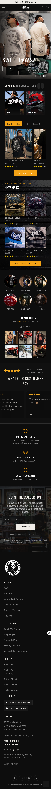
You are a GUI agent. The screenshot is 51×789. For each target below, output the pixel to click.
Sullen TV (9, 664)
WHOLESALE (11, 764)
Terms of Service (12, 610)
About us (8, 593)
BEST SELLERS (34, 123)
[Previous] (3, 45)
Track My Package (13, 629)
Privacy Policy (11, 604)
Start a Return (11, 741)
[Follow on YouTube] (29, 778)
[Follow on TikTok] (36, 778)
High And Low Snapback (36, 218)
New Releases (13, 123)
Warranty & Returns (13, 599)
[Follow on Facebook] (14, 778)
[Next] (47, 45)
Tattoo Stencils (11, 679)
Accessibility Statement (15, 651)
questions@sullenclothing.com (19, 735)
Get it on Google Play (17, 708)
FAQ (6, 588)
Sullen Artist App (12, 690)
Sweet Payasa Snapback (36, 250)
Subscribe (25, 527)
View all (24, 173)
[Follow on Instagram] (22, 778)
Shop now (12, 68)
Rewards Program (13, 640)
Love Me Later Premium (14, 161)
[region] (25, 45)
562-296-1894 (19, 729)
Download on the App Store (20, 702)
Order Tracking (11, 744)
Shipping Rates (11, 634)
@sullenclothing (22, 321)
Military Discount (12, 645)
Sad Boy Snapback (12, 250)
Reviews (8, 616)
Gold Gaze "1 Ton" (41, 161)
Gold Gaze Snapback (13, 218)
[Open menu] (4, 7)
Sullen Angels (10, 684)
